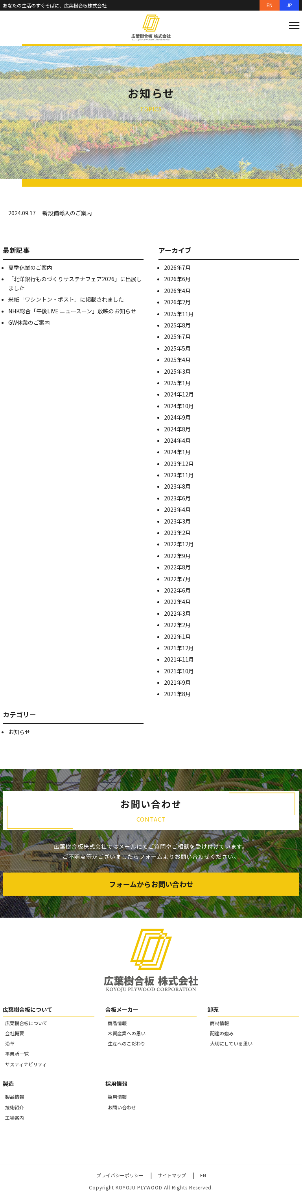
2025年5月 (177, 348)
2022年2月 (177, 625)
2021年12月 (179, 648)
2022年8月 (177, 567)
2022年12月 (179, 544)
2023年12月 (179, 463)
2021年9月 (177, 682)
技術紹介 (14, 1107)
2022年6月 (177, 590)
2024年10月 (179, 406)
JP (289, 5)
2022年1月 (177, 636)
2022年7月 (177, 579)
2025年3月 (177, 371)
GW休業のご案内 (29, 322)
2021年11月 (179, 659)
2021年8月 (177, 694)
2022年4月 (177, 601)
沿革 (10, 1043)
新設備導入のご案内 (67, 213)
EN (270, 5)
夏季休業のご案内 (30, 267)
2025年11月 (179, 314)
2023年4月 (177, 509)
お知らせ (19, 732)
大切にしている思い (231, 1043)
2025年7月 (177, 336)
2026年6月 (177, 279)
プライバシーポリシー (120, 1175)
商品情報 (117, 1023)
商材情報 (219, 1023)
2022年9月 (177, 556)
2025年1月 (177, 383)
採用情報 (117, 1096)
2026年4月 (177, 291)
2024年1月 (177, 452)
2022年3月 (177, 613)
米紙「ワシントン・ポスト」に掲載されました (66, 299)
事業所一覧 (17, 1053)
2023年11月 (179, 475)
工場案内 (14, 1117)
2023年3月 (177, 521)
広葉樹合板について (26, 1023)
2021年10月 (179, 671)
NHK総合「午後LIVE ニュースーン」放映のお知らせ (72, 311)
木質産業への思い (126, 1033)
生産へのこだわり (126, 1043)
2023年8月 (177, 486)
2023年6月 (177, 498)
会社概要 (14, 1033)
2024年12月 (179, 394)
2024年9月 (177, 417)
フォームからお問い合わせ (151, 884)
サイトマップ (172, 1175)
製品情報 (14, 1096)
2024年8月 (177, 429)
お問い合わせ (122, 1107)
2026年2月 (177, 302)
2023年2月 (177, 532)
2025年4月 (177, 360)
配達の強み (222, 1033)
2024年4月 (177, 440)
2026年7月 (177, 267)
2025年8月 (177, 325)
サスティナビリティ (26, 1064)
